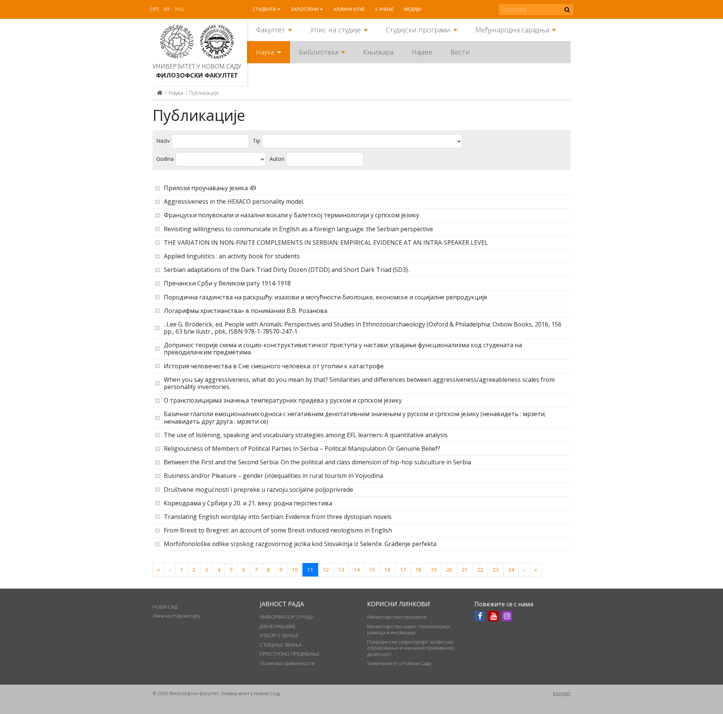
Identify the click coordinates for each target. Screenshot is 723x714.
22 (480, 569)
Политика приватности (287, 663)
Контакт (561, 693)
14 (357, 569)
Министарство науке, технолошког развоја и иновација (409, 629)
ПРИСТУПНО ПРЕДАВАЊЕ (290, 653)
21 (465, 569)
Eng (179, 9)
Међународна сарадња (512, 29)
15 (372, 569)
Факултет (270, 29)
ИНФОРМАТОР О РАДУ (286, 616)
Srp (167, 9)
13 (341, 569)
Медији (412, 9)
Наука (265, 51)
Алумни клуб (349, 9)
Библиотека (318, 51)
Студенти (264, 9)
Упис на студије (335, 29)
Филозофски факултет (197, 75)
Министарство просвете (397, 616)
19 (434, 569)
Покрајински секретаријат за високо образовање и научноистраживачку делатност (410, 648)
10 (295, 569)
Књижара (378, 51)
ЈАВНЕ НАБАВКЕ (278, 626)
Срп (154, 9)
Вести (460, 51)
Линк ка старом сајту (177, 615)
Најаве (422, 51)
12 (326, 569)
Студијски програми (418, 29)
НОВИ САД (165, 606)
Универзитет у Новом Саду (197, 66)
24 (511, 569)
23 (496, 569)
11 (310, 569)
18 (418, 569)
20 (449, 569)
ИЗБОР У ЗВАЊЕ (279, 635)
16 (387, 569)
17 (403, 569)
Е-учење (384, 9)
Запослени (305, 9)
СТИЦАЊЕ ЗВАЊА (281, 644)
